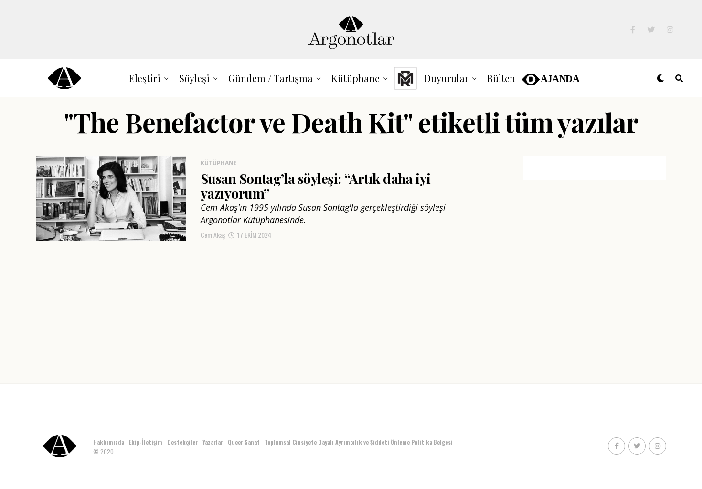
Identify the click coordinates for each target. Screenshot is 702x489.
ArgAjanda (550, 78)
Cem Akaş (213, 235)
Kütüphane (355, 78)
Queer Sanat (244, 442)
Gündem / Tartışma (270, 78)
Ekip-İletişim (145, 442)
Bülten (501, 78)
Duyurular (446, 78)
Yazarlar (212, 442)
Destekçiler (182, 442)
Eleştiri (144, 78)
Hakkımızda (108, 442)
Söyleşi (194, 78)
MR (405, 78)
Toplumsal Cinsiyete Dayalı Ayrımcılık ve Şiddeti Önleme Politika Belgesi (359, 442)
